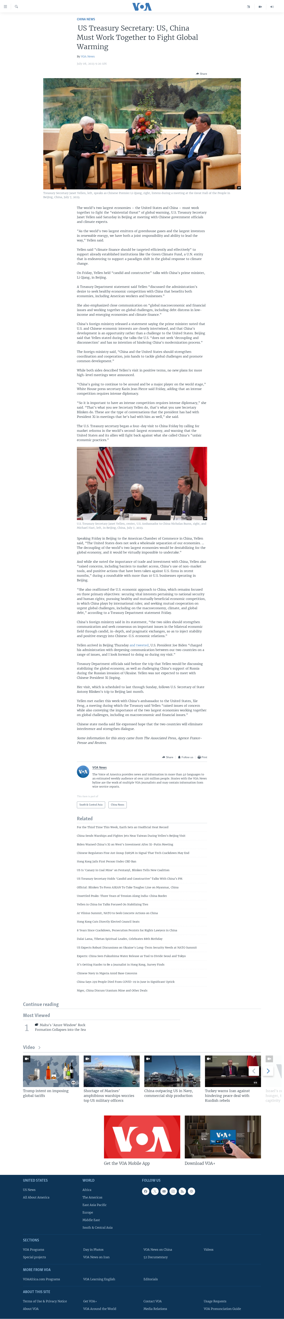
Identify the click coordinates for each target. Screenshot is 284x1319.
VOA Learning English (99, 1279)
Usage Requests (215, 1301)
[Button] (201, 73)
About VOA (31, 1309)
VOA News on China (158, 1249)
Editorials (151, 1279)
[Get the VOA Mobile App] (142, 1136)
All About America (36, 1197)
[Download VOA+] (223, 1136)
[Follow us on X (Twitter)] (154, 1191)
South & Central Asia (97, 1227)
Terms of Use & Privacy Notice (45, 1301)
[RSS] (182, 1191)
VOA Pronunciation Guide (222, 1309)
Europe (87, 1212)
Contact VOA (153, 1301)
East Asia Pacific (94, 1205)
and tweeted (139, 645)
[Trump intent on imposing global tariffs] (51, 1071)
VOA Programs (33, 1249)
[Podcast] (191, 1191)
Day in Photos (93, 1249)
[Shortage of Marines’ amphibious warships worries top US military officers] (112, 1071)
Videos (208, 1249)
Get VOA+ (90, 1301)
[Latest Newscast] (272, 7)
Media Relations (155, 1309)
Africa (86, 1190)
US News (29, 1190)
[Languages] (248, 7)
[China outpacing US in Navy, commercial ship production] (172, 1071)
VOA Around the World (99, 1309)
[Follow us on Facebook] (145, 1191)
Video (29, 1047)
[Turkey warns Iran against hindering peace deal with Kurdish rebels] (233, 1071)
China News (86, 19)
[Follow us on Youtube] (164, 1191)
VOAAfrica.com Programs (41, 1279)
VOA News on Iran (96, 1257)
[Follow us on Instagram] (173, 1191)
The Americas (92, 1197)
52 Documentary (156, 1257)
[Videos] (260, 7)
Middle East (91, 1220)
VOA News (88, 56)
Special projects (34, 1257)
